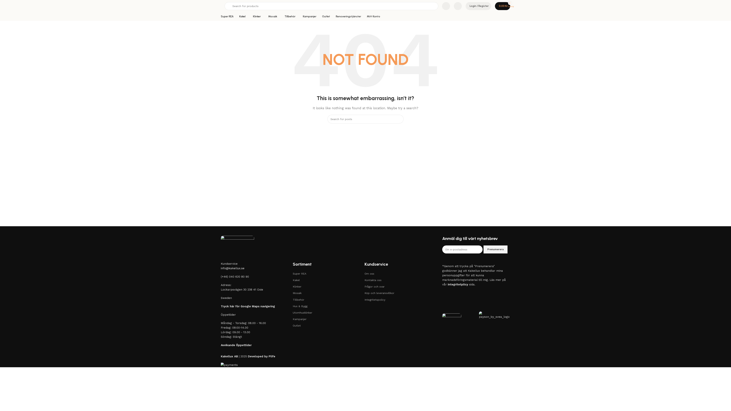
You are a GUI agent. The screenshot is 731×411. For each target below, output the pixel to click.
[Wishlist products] (458, 6)
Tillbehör (298, 299)
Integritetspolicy (375, 299)
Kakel (296, 280)
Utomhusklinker (302, 312)
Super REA (299, 273)
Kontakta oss (373, 280)
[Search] (399, 119)
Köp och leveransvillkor (379, 293)
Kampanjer (299, 319)
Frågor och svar (375, 286)
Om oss (369, 273)
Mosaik (297, 293)
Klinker (297, 286)
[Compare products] (446, 6)
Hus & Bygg (300, 306)
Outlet (297, 325)
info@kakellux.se (232, 268)
